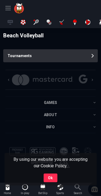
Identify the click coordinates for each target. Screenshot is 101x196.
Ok (50, 178)
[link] (26, 8)
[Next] (92, 80)
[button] (42, 79)
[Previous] (8, 80)
